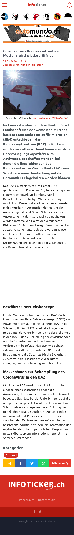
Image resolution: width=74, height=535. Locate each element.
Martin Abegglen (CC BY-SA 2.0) (49, 118)
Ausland (11, 455)
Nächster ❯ (60, 463)
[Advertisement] (37, 275)
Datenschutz (46, 499)
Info (37, 4)
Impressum (26, 499)
